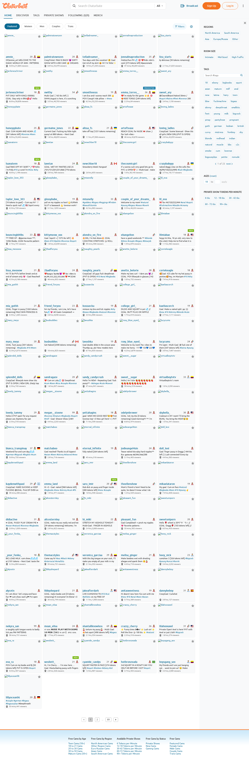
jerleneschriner (15, 92)
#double (176, 205)
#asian (47, 454)
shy (241, 132)
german (218, 126)
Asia (207, 39)
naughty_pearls (91, 270)
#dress (124, 241)
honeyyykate (13, 128)
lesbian (229, 126)
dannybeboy (166, 590)
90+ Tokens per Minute (128, 753)
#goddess (87, 202)
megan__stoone (53, 412)
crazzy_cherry (129, 626)
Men (42, 26)
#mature (57, 416)
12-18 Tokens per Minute (129, 746)
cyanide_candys (92, 661)
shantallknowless (92, 626)
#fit (74, 490)
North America (212, 33)
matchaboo (50, 448)
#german (10, 454)
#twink (176, 561)
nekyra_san (12, 626)
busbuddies (50, 341)
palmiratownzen (53, 56)
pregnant (234, 120)
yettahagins (89, 412)
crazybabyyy (166, 163)
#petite (57, 241)
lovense (228, 151)
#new (109, 98)
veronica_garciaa (92, 555)
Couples (56, 26)
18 (206, 82)
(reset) (213, 176)
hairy (225, 95)
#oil (111, 668)
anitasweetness (130, 590)
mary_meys (12, 341)
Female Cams (176, 746)
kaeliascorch (166, 305)
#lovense (183, 98)
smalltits (236, 107)
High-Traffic (238, 57)
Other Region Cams (100, 746)
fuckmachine (220, 101)
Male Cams (175, 748)
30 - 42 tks (234, 198)
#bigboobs (187, 170)
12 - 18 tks (219, 198)
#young (124, 205)
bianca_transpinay (16, 448)
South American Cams (102, 753)
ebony (215, 82)
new (207, 95)
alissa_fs (87, 128)
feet (207, 113)
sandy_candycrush (93, 377)
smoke (208, 151)
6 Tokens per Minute (127, 743)
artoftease (127, 128)
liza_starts (165, 56)
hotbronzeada (129, 661)
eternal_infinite (92, 448)
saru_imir (88, 483)
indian (232, 138)
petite (224, 157)
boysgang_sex (167, 661)
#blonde (148, 238)
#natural (145, 202)
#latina (169, 98)
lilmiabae (164, 234)
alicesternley (51, 519)
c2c (237, 144)
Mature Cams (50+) (77, 753)
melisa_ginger (129, 555)
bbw (207, 101)
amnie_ (10, 56)
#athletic (87, 597)
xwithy (48, 92)
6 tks (207, 198)
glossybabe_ (51, 199)
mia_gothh (12, 305)
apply (224, 182)
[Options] (191, 26)
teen (235, 95)
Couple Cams (176, 751)
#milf (46, 419)
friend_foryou (52, 305)
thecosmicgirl (129, 163)
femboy (231, 132)
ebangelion (127, 234)
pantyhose (220, 120)
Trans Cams (175, 753)
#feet (175, 98)
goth (207, 126)
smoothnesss (90, 92)
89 (108, 719)
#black (64, 558)
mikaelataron (167, 483)
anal (236, 89)
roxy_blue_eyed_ (131, 341)
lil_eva (163, 199)
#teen (32, 134)
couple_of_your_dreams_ (135, 199)
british (241, 126)
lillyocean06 (13, 697)
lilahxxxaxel (166, 626)
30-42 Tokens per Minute (129, 748)
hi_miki (87, 519)
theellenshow (129, 483)
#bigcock (18, 454)
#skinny (172, 312)
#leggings (103, 202)
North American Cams (102, 743)
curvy (208, 132)
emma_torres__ (130, 92)
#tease (139, 205)
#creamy (184, 205)
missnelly (88, 199)
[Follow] (39, 36)
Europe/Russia (220, 39)
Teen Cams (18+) (76, 743)
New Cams (151, 746)
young (217, 113)
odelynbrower (129, 412)
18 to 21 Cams (75, 746)
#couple (131, 241)
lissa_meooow (14, 270)
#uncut (169, 561)
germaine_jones (53, 128)
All (158, 5)
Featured (12, 26)
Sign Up (211, 5)
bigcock (236, 113)
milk (226, 113)
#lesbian (98, 668)
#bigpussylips (12, 704)
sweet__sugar (129, 377)
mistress (219, 132)
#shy (36, 170)
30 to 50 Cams (75, 751)
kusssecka (88, 305)
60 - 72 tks (210, 204)
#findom (112, 202)
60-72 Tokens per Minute (129, 751)
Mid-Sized (222, 57)
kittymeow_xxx (53, 234)
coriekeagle (166, 270)
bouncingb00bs (15, 234)
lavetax (48, 163)
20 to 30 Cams (75, 748)
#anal (183, 202)
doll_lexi (164, 448)
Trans (70, 26)
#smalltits (59, 561)
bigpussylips (211, 157)
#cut (107, 594)
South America (231, 33)
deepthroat (221, 107)
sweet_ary (165, 92)
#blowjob (147, 241)
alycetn (10, 590)
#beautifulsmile (90, 205)
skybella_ (164, 412)
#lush (180, 170)
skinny (208, 107)
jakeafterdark (91, 590)
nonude (236, 157)
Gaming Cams (152, 748)
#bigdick (27, 454)
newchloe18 (90, 163)
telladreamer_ (91, 56)
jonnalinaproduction (133, 56)
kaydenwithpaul (15, 483)
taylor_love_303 (15, 199)
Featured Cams (177, 743)
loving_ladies (166, 128)
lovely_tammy (14, 412)
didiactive (11, 519)
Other (235, 39)
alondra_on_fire (92, 234)
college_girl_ (128, 305)
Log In (230, 5)
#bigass (95, 202)
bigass (234, 101)
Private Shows (153, 743)
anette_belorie (130, 270)
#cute (186, 312)
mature (218, 89)
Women (28, 26)
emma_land (51, 483)
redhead (220, 138)
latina (216, 95)
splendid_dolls (14, 377)
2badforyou (51, 270)
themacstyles (52, 555)
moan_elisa (50, 626)
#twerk (145, 205)
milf (228, 89)
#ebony (70, 558)
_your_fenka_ (14, 555)
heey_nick (165, 555)
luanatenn (11, 163)
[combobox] (112, 6)
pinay (207, 120)
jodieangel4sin (129, 448)
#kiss (58, 383)
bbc (230, 144)
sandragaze (50, 377)
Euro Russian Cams (100, 748)
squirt (239, 82)
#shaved (68, 454)
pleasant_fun (128, 519)
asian (207, 89)
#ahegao (95, 383)
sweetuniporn (167, 519)
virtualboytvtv (167, 377)
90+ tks (223, 204)
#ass (58, 558)
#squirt (162, 98)
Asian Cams (96, 751)
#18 (15, 170)
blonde (208, 138)
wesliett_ (49, 661)
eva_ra (9, 661)
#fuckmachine (165, 205)
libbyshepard (51, 590)
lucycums (164, 341)
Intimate (209, 57)
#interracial (49, 561)
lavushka (88, 341)
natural (208, 144)
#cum (46, 383)
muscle (220, 144)
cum (218, 151)
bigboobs (227, 82)
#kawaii (109, 383)
